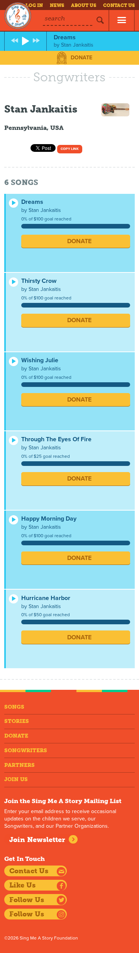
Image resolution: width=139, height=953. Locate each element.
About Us (83, 5)
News (57, 5)
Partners (19, 765)
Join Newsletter (37, 839)
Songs (14, 707)
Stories (16, 721)
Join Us (16, 779)
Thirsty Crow (38, 281)
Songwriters (25, 750)
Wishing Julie (39, 360)
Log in (34, 5)
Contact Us (119, 5)
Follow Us (26, 900)
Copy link (70, 149)
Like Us (22, 885)
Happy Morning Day (48, 519)
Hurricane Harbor (45, 598)
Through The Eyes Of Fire (56, 439)
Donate (81, 57)
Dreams (32, 202)
